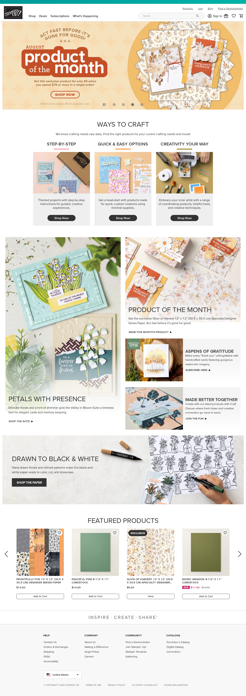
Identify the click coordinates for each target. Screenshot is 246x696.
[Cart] (241, 16)
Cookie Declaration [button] (176, 685)
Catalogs (173, 635)
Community (133, 635)
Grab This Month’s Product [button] (149, 332)
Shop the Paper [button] (29, 482)
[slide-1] (123, 104)
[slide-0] (114, 104)
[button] (226, 16)
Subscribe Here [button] (196, 370)
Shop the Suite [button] (19, 421)
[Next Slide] (239, 559)
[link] (233, 16)
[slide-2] (132, 104)
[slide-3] (141, 104)
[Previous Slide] (7, 559)
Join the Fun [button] (194, 418)
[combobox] (171, 16)
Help (46, 635)
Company (91, 635)
